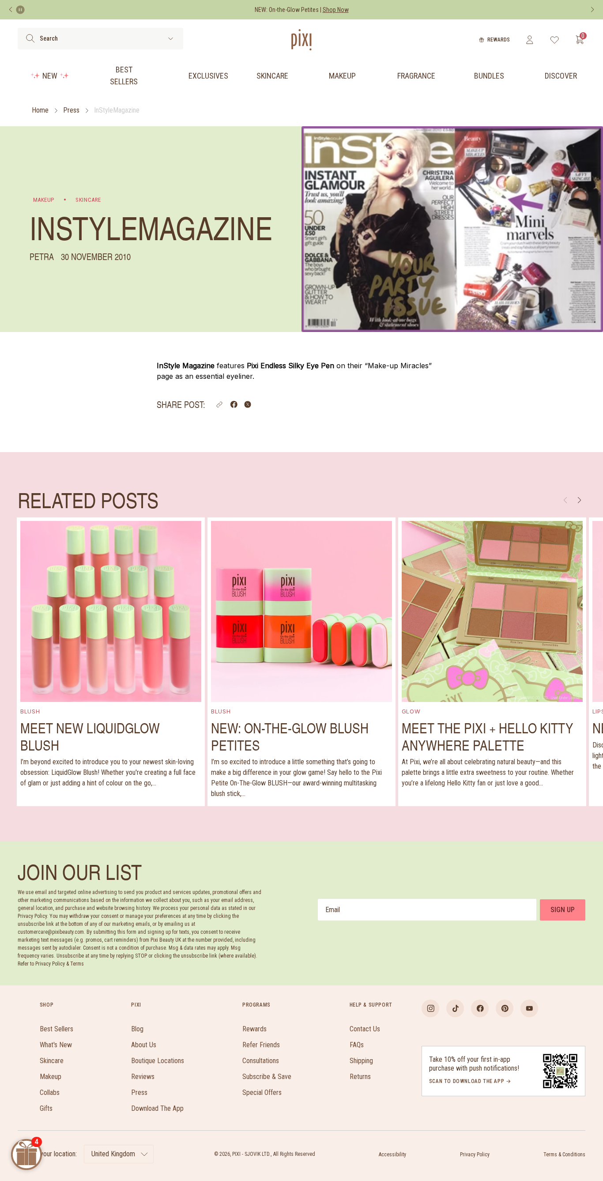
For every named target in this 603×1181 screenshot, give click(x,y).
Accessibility (392, 1154)
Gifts (46, 1108)
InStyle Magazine (186, 365)
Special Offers (262, 1092)
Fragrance (416, 75)
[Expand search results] (170, 38)
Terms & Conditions (564, 1154)
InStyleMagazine (116, 110)
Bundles (489, 75)
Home (40, 110)
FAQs (357, 1045)
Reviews (143, 1076)
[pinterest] (504, 1008)
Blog (137, 1029)
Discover (561, 75)
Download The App (157, 1108)
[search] (30, 38)
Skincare (272, 75)
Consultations (260, 1060)
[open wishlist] (554, 39)
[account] (529, 39)
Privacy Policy (475, 1154)
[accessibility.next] (592, 10)
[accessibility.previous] (10, 10)
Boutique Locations (157, 1060)
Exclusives (208, 75)
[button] (219, 404)
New (49, 75)
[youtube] (529, 1008)
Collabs (50, 1092)
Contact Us (365, 1029)
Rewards (498, 40)
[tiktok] (455, 1008)
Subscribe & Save (266, 1076)
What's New (56, 1045)
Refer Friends (261, 1045)
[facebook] (480, 1008)
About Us (143, 1045)
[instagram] (430, 1008)
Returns (360, 1076)
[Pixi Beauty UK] (301, 39)
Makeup (342, 75)
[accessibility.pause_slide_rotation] (20, 9)
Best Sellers (124, 75)
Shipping (361, 1060)
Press (71, 110)
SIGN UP (562, 910)
